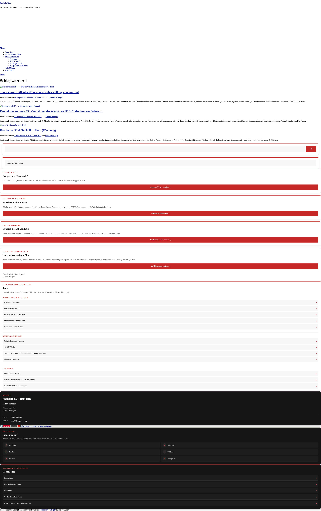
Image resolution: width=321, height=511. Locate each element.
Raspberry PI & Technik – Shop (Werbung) (28, 130)
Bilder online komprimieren (14, 321)
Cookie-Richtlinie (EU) (13, 497)
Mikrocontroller (12, 57)
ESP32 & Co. (15, 61)
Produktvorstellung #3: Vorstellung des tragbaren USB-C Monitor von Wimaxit (51, 111)
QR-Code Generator (12, 302)
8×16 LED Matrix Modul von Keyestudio (19, 380)
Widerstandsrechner (11, 359)
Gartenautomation (13, 54)
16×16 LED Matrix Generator (15, 386)
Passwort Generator (11, 308)
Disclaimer (8, 491)
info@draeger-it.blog (19, 421)
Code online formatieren (13, 327)
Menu (2, 48)
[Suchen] (311, 149)
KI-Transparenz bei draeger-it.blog (17, 503)
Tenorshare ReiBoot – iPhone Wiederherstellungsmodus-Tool (39, 92)
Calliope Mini (16, 63)
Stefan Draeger (56, 97)
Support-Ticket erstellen (159, 187)
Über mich (9, 70)
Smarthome (10, 52)
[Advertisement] (160, 28)
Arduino (13, 59)
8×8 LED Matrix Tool (12, 374)
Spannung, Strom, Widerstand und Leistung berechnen (25, 353)
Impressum (8, 478)
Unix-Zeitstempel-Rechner (14, 341)
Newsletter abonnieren (159, 213)
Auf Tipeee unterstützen (160, 266)
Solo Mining (10, 68)
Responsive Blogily (48, 510)
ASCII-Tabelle (9, 347)
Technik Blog (5, 3)
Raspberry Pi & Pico (19, 66)
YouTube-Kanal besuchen (159, 240)
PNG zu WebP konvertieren (14, 314)
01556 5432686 (16, 417)
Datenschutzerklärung (12, 484)
